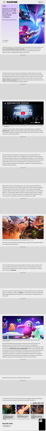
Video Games (6, 426)
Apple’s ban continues (9, 80)
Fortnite (20, 292)
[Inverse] (12, 2)
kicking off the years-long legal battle (18, 348)
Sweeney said (5, 130)
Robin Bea (6, 40)
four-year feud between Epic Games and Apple (13, 49)
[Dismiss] (44, 419)
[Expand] (40, 419)
